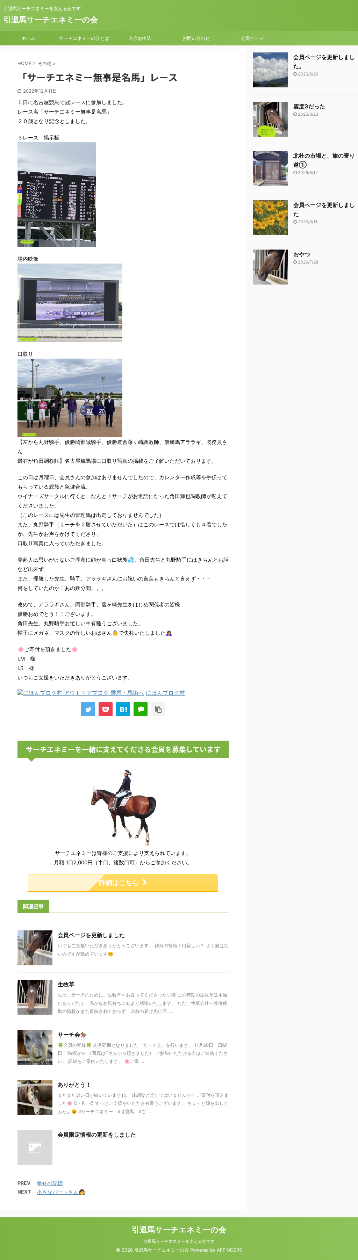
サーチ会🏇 (72, 1034)
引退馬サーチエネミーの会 (50, 19)
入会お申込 (140, 38)
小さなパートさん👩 (61, 1192)
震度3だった (309, 106)
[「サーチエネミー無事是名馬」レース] (123, 709)
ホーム (28, 38)
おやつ (301, 254)
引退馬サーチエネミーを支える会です (179, 1241)
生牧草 (66, 984)
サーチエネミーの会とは (84, 38)
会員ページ (252, 38)
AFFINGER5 (229, 1250)
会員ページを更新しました (91, 934)
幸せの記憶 (50, 1183)
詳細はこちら (119, 882)
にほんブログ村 (165, 692)
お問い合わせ (196, 38)
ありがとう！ (74, 1084)
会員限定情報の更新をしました (97, 1134)
